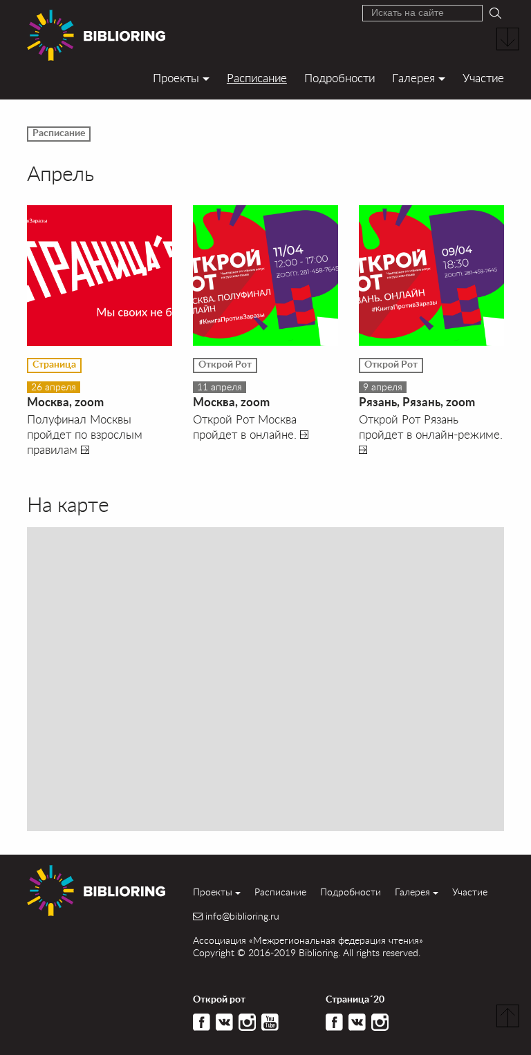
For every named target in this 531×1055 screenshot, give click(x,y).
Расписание (257, 78)
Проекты (176, 78)
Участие (483, 78)
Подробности (339, 78)
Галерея (413, 78)
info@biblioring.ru (242, 916)
